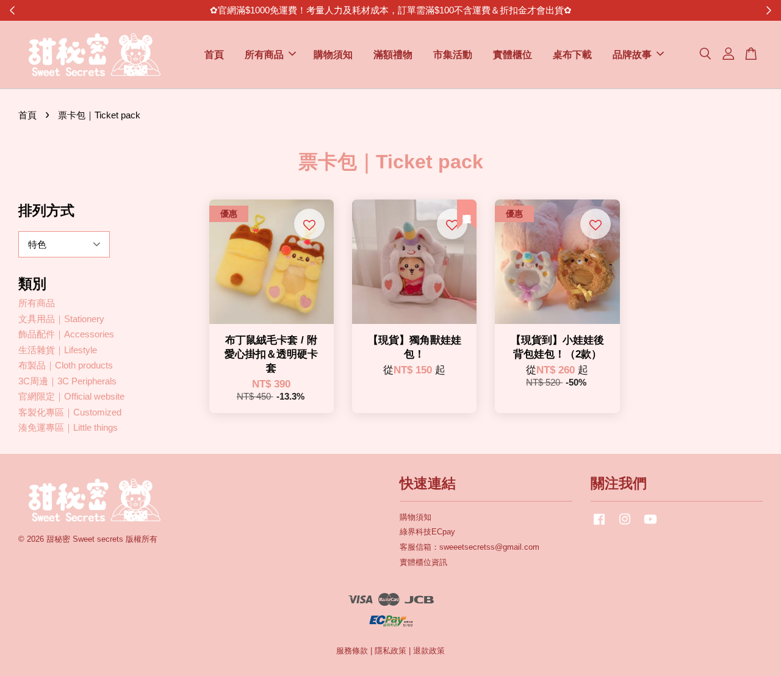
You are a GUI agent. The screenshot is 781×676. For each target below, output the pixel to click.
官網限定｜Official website (71, 396)
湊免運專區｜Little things (68, 427)
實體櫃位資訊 (423, 562)
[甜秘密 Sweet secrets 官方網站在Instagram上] (624, 525)
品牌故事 (632, 54)
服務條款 (352, 650)
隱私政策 (390, 650)
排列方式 (46, 210)
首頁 (214, 54)
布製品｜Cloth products (65, 365)
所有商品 (264, 54)
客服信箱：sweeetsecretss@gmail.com (469, 547)
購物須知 (333, 54)
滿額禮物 (392, 54)
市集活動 (452, 54)
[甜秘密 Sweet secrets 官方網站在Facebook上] (599, 525)
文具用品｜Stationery (61, 319)
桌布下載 (572, 54)
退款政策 (429, 650)
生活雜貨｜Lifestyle (57, 350)
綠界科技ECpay (427, 531)
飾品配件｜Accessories (66, 334)
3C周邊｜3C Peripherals (67, 381)
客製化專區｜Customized (69, 412)
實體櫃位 (512, 54)
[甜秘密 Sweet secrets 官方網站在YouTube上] (650, 525)
